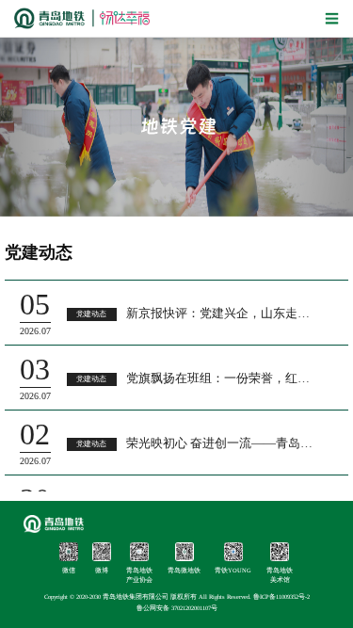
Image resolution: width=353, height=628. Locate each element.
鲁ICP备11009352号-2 (281, 596)
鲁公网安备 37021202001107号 (176, 607)
